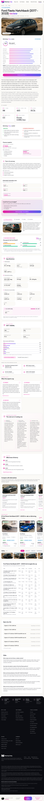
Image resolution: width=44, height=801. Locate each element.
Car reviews (3, 715)
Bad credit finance (19, 715)
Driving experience (8, 219)
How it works (3, 748)
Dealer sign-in (18, 744)
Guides (27, 1)
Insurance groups (33, 725)
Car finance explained (19, 712)
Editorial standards (19, 742)
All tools (31, 712)
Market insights (4, 744)
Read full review (5, 395)
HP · (5, 544)
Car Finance (22, 1)
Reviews (40, 1)
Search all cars (4, 717)
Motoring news (4, 746)
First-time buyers (4, 742)
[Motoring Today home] (7, 2)
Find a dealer (3, 719)
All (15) (22, 550)
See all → (40, 518)
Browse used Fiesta (21, 74)
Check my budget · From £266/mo (22, 211)
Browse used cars (4, 712)
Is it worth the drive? (34, 723)
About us (17, 738)
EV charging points (33, 727)
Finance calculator (33, 719)
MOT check (32, 715)
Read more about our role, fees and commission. (9, 781)
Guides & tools (4, 738)
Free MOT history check (22, 357)
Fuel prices (32, 721)
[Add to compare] (13, 522)
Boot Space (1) (39, 550)
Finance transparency (19, 719)
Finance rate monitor (19, 717)
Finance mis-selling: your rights (7, 740)
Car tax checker (33, 717)
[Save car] (16, 522)
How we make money (27, 758)
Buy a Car (16, 1)
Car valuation (32, 731)
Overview (31, 219)
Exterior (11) (28, 550)
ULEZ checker (32, 729)
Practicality (18, 219)
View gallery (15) (7, 33)
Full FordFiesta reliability (9, 357)
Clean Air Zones (34, 1)
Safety (24, 219)
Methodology (18, 740)
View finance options (37, 798)
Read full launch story (7, 472)
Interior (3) (33, 550)
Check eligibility (28, 798)
